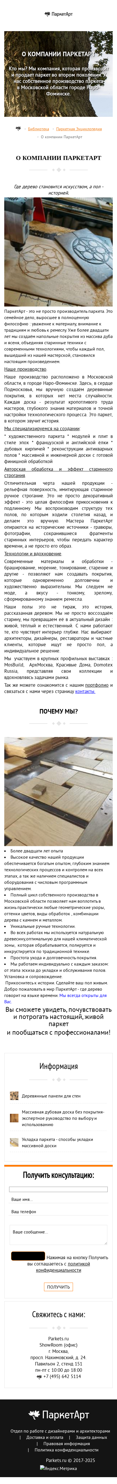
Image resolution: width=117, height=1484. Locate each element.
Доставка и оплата (44, 1437)
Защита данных (91, 1437)
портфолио (96, 685)
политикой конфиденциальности (63, 1267)
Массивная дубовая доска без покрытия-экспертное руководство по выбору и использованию (63, 1118)
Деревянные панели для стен (51, 1096)
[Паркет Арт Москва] (18, 128)
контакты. (85, 691)
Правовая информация (66, 1443)
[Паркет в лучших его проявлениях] (58, 14)
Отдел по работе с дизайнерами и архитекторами (60, 1431)
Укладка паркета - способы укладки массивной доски (57, 1142)
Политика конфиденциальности (67, 1450)
